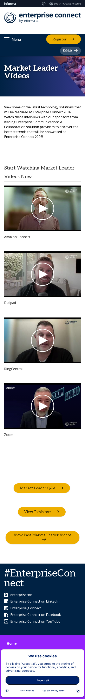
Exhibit (67, 50)
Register (59, 39)
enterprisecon (21, 594)
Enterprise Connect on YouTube (35, 621)
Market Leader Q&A (38, 488)
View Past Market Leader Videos (42, 535)
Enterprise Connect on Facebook (35, 614)
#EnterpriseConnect (40, 578)
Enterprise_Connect (25, 608)
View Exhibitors (37, 512)
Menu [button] (16, 39)
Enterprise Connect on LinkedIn (34, 601)
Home (12, 643)
